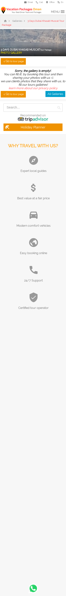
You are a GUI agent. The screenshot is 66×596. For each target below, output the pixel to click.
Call (39, 2)
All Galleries (55, 94)
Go (13, 61)
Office (50, 2)
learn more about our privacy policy (33, 88)
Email (28, 2)
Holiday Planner (25, 127)
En (61, 2)
